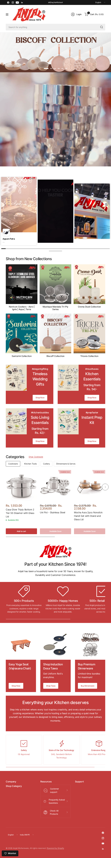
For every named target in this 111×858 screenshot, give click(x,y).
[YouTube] (17, 2)
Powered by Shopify (55, 848)
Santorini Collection (22, 356)
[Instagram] (12, 2)
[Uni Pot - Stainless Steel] (55, 485)
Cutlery (46, 463)
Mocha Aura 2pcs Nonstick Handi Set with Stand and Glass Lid (88, 516)
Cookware (13, 463)
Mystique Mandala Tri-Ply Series (55, 308)
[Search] (101, 27)
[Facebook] (8, 2)
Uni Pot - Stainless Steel (52, 512)
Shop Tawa (50, 686)
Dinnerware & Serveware (67, 463)
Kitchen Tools (30, 463)
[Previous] (3, 208)
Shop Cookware (36, 457)
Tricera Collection (89, 356)
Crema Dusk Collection (89, 307)
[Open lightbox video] (55, 212)
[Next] (107, 208)
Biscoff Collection (55, 356)
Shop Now (40, 397)
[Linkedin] (22, 2)
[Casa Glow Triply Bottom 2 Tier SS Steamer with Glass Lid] (21, 485)
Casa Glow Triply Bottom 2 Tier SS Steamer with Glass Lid (20, 513)
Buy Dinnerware (87, 686)
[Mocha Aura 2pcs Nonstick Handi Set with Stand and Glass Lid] (89, 485)
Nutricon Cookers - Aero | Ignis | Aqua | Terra (22, 308)
